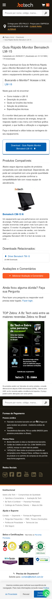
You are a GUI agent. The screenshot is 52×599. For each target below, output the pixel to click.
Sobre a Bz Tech (9, 494)
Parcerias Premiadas (32, 501)
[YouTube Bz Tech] (27, 475)
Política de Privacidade (14, 522)
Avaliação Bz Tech (34, 498)
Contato (6, 515)
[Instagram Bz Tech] (6, 475)
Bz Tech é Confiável (13, 501)
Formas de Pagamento (32, 515)
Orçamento (16, 515)
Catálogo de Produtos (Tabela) (17, 505)
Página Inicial (9, 37)
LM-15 (8, 84)
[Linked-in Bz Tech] (34, 475)
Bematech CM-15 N (13, 214)
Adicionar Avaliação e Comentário (27, 275)
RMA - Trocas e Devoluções (36, 519)
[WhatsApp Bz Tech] (46, 594)
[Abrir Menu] (5, 4)
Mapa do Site (37, 505)
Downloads (20, 37)
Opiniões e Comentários (14, 498)
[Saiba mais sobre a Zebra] (26, 351)
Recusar (26, 594)
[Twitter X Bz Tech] (19, 475)
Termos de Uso (32, 522)
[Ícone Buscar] (45, 13)
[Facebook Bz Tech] (12, 475)
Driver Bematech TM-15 (18, 256)
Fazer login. (27, 300)
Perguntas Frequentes (14, 519)
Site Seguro (9, 526)
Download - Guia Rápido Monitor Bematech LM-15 (26, 147)
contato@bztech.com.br (32, 576)
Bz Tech (25, 5)
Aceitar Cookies (40, 594)
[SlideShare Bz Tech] (41, 475)
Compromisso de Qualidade (29, 494)
